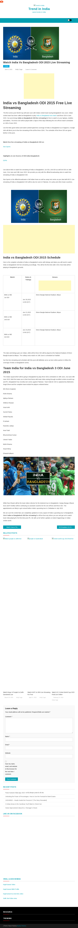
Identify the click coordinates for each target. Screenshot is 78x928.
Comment (8, 716)
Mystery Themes (21, 926)
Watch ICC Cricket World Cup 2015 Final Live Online (63, 693)
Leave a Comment (30, 69)
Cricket (6, 66)
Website (7, 753)
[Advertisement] (39, 86)
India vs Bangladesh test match (46, 115)
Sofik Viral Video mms (10, 898)
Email (7, 745)
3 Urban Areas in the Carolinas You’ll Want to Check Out (23, 804)
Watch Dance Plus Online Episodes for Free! (13, 527)
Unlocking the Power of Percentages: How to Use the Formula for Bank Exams (30, 796)
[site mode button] (70, 20)
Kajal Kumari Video (9, 884)
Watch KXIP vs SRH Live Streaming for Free (39, 693)
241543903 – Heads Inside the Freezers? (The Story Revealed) (26, 800)
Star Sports (6, 146)
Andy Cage (18, 69)
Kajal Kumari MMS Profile (11, 889)
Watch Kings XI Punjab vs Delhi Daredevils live (13, 693)
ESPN (5, 160)
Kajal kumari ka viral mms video (13, 894)
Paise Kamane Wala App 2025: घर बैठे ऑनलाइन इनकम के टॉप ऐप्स (24, 793)
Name (7, 736)
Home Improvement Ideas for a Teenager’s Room (21, 808)
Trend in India (39, 9)
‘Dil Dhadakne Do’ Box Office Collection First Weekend (67, 527)
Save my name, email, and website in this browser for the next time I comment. (11, 769)
